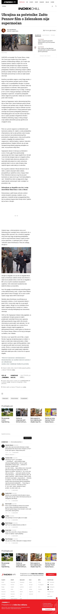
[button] (3, 412)
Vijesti (31, 2)
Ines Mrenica (13, 29)
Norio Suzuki (8, 503)
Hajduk (12, 587)
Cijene (52, 2)
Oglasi (47, 2)
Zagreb (3, 589)
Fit (20, 596)
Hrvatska (4, 584)
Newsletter (49, 596)
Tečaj (39, 582)
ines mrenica (14, 398)
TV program (41, 584)
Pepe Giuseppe (9, 539)
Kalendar (4, 598)
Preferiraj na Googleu (50, 30)
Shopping (22, 582)
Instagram (52, 587)
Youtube (51, 584)
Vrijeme (40, 589)
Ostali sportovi (14, 598)
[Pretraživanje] (55, 6)
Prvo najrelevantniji (16, 442)
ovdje (8, 382)
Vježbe (30, 589)
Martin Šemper (8, 523)
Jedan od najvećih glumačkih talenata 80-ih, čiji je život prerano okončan (46, 42)
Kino (39, 587)
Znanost (3, 596)
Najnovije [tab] (38, 35)
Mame (21, 591)
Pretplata (22, 2)
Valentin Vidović (9, 445)
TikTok (51, 589)
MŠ (3, 524)
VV (3, 446)
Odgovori (31, 591)
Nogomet (13, 582)
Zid (27, 2)
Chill (21, 598)
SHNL (12, 589)
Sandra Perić (8, 493)
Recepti (31, 584)
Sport (36, 2)
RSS (39, 591)
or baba (7, 516)
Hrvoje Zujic (8, 530)
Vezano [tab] (53, 35)
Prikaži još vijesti (45, 55)
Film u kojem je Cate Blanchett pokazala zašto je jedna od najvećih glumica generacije (47, 49)
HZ (3, 531)
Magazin (22, 579)
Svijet (3, 582)
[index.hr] (10, 2)
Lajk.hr (30, 587)
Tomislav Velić (8, 457)
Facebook (52, 582)
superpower (24, 398)
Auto (21, 594)
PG (3, 540)
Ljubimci (22, 587)
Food (21, 589)
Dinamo (12, 584)
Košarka (12, 591)
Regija (3, 587)
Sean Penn (5, 398)
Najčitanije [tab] (45, 35)
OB (3, 517)
